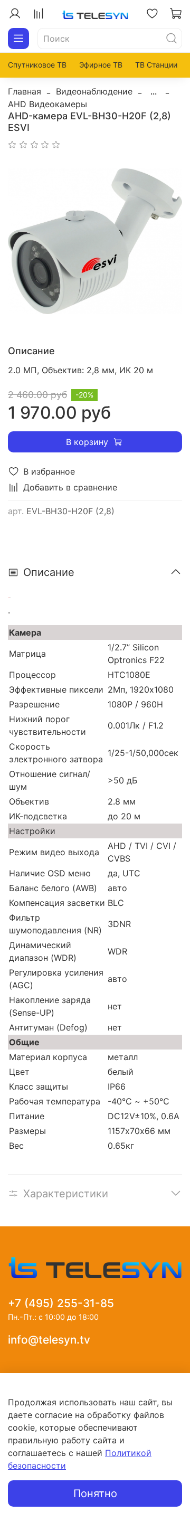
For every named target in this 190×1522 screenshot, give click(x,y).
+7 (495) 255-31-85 (61, 1303)
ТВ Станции (156, 64)
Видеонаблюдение (94, 91)
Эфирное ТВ (100, 64)
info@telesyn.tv (49, 1339)
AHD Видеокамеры (47, 104)
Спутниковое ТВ (37, 64)
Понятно (95, 1493)
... (153, 91)
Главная (24, 91)
